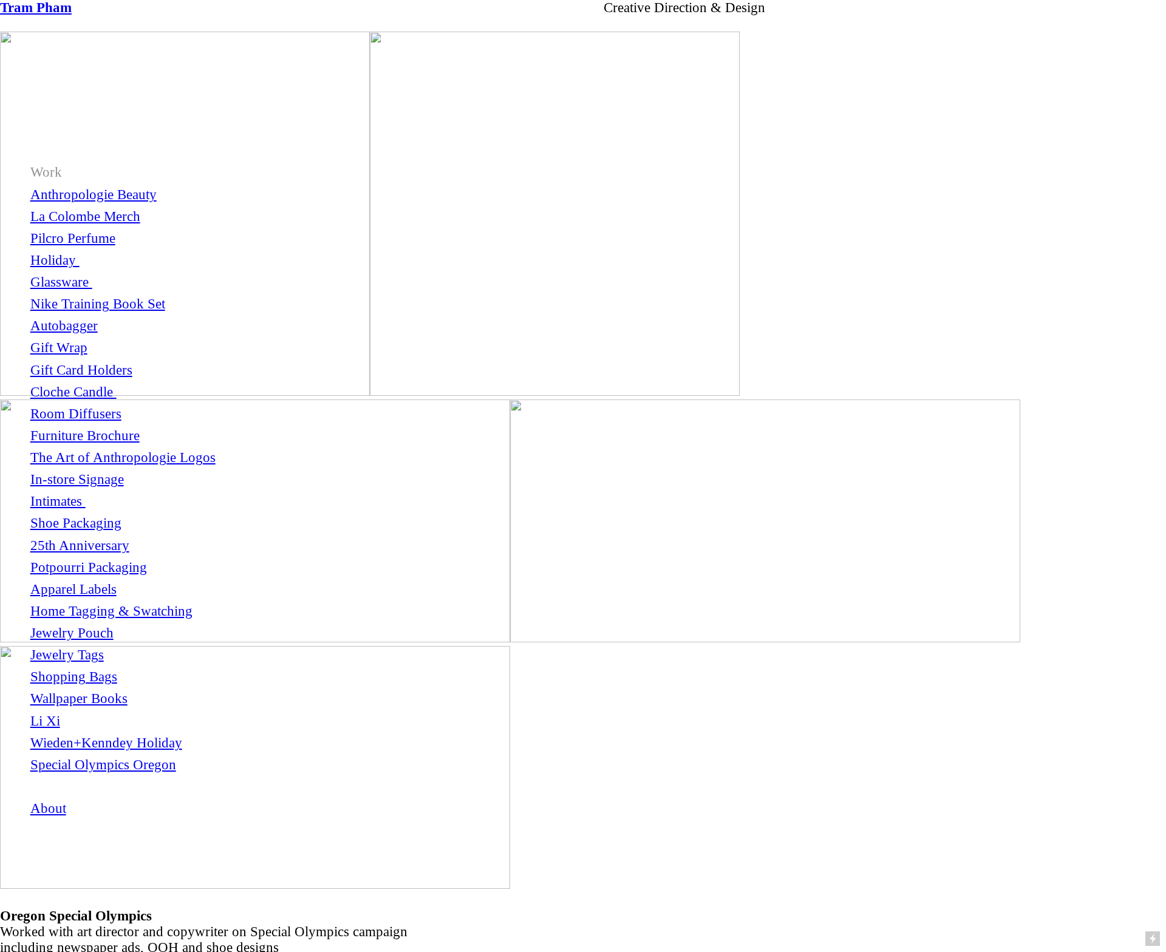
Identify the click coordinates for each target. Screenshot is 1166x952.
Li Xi (45, 721)
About (48, 808)
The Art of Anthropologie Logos (123, 457)
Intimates (58, 501)
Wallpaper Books (79, 698)
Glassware (61, 282)
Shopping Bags (73, 676)
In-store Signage (77, 479)
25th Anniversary (79, 545)
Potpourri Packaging (88, 567)
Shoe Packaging (75, 523)
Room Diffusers (75, 413)
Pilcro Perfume (72, 238)
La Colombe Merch (85, 216)
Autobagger (64, 325)
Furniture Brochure (85, 435)
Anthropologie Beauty (93, 194)
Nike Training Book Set (97, 303)
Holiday (55, 260)
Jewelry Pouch (72, 633)
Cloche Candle (73, 391)
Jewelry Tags (67, 654)
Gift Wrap (58, 347)
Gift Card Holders (81, 370)
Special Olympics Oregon (103, 764)
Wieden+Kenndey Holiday (106, 742)
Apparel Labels (73, 589)
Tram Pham (36, 7)
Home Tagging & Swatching (111, 611)
